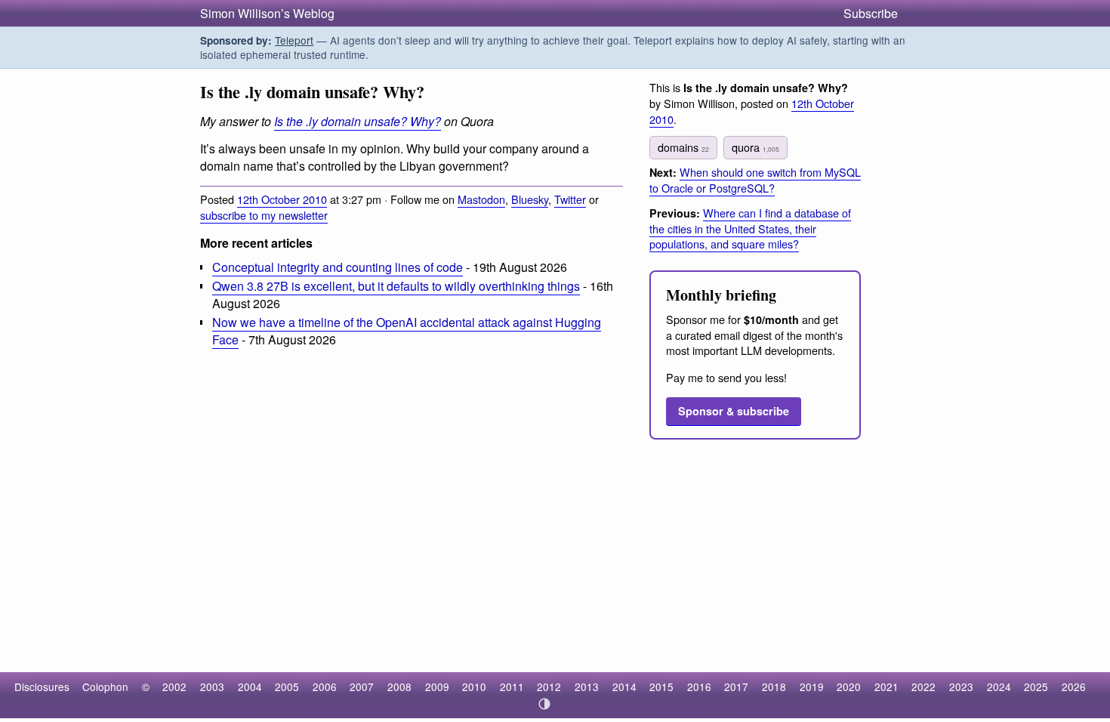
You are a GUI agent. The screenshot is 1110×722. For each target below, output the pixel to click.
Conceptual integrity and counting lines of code (337, 267)
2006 (325, 686)
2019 (812, 686)
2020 (849, 686)
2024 (999, 686)
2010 (474, 686)
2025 (1036, 686)
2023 (961, 686)
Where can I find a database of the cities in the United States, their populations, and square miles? (750, 228)
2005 (287, 686)
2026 (1074, 686)
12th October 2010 (282, 199)
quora (755, 147)
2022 (923, 686)
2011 (512, 686)
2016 (699, 686)
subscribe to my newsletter (264, 215)
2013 (587, 686)
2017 (736, 686)
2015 (661, 686)
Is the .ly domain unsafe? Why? (357, 121)
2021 (886, 686)
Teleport (294, 40)
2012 (549, 686)
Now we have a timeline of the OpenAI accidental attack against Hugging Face (406, 330)
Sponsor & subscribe (733, 410)
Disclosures (41, 686)
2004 (250, 686)
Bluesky (529, 199)
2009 (437, 686)
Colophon (105, 686)
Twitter (570, 199)
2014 (624, 686)
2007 (362, 686)
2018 (774, 686)
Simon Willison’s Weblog (267, 13)
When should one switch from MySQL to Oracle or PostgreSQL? (755, 180)
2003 (212, 686)
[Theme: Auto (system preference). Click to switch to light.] (545, 704)
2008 (399, 686)
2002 (174, 686)
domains (683, 147)
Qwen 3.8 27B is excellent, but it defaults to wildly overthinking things (396, 286)
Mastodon (481, 199)
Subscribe (870, 13)
